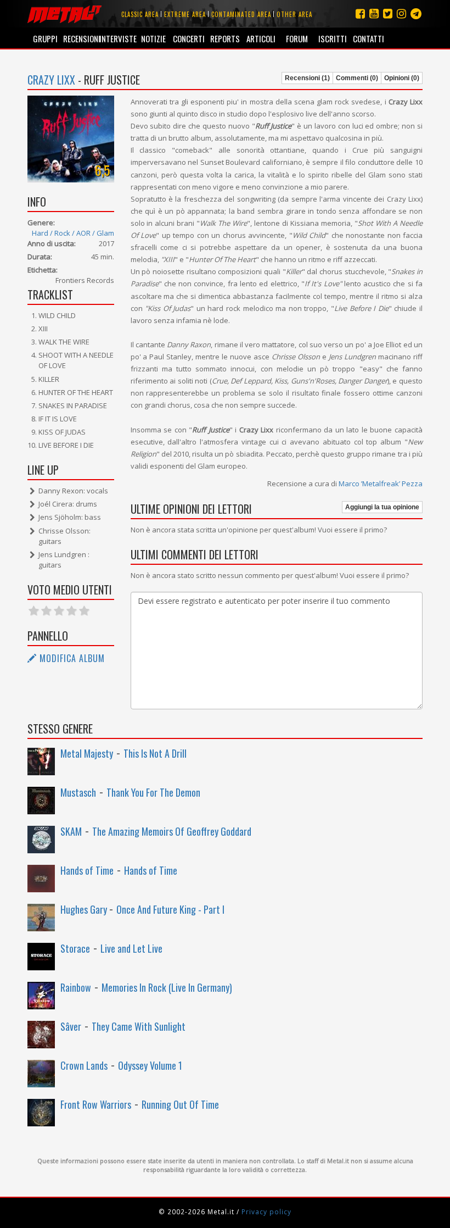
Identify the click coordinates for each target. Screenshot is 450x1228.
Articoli (260, 38)
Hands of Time (87, 870)
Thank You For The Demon (153, 792)
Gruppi (45, 38)
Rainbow (75, 987)
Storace (75, 948)
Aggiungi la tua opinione (382, 507)
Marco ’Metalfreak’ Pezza (381, 483)
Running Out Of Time (180, 1104)
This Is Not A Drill (155, 753)
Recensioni (81, 38)
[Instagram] (415, 13)
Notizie (153, 38)
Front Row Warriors (95, 1104)
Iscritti (332, 38)
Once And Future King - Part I (170, 909)
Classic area (140, 14)
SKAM (71, 831)
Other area (294, 14)
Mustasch (78, 792)
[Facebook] (360, 13)
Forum (297, 38)
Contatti (368, 38)
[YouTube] (374, 13)
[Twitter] (387, 13)
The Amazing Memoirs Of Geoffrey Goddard (171, 831)
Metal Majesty (86, 753)
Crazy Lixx (51, 79)
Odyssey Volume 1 (150, 1065)
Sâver (70, 1026)
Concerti (189, 38)
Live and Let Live (131, 948)
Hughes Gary (84, 909)
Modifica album (71, 658)
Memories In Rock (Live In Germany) (167, 987)
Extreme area (185, 14)
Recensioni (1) (307, 78)
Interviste (117, 38)
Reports (225, 38)
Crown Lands (84, 1065)
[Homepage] (64, 13)
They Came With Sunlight (138, 1026)
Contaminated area (241, 14)
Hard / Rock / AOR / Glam (73, 233)
